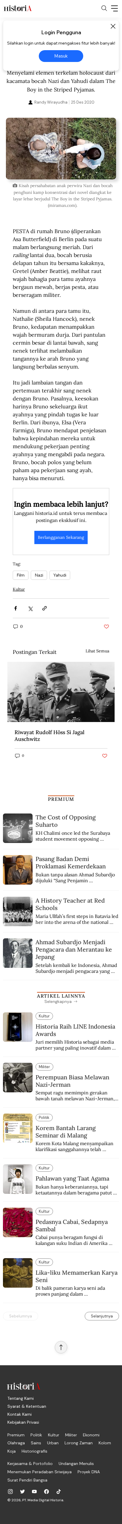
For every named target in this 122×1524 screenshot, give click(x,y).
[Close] (113, 26)
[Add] (61, 148)
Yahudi (59, 575)
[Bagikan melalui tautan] (44, 608)
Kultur (19, 589)
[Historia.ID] (18, 8)
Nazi (39, 575)
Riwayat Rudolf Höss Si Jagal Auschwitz (49, 735)
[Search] (104, 8)
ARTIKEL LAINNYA (61, 996)
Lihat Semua (97, 651)
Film (21, 575)
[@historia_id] (22, 1491)
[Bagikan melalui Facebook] (15, 608)
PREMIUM (61, 799)
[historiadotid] (10, 1491)
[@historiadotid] (34, 1491)
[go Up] (61, 1347)
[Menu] (115, 8)
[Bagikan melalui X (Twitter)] (30, 608)
